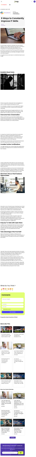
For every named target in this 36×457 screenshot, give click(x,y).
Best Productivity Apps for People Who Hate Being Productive (6, 382)
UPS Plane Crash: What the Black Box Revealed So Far (19, 335)
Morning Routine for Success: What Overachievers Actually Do (5, 413)
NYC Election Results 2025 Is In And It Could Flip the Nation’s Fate (6, 335)
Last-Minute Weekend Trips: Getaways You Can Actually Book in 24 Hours (19, 403)
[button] (10, 4)
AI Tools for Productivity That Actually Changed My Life (18, 413)
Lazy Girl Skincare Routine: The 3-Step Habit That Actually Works (6, 402)
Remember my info (7, 309)
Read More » (3, 406)
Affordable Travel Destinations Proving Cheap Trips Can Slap (18, 382)
